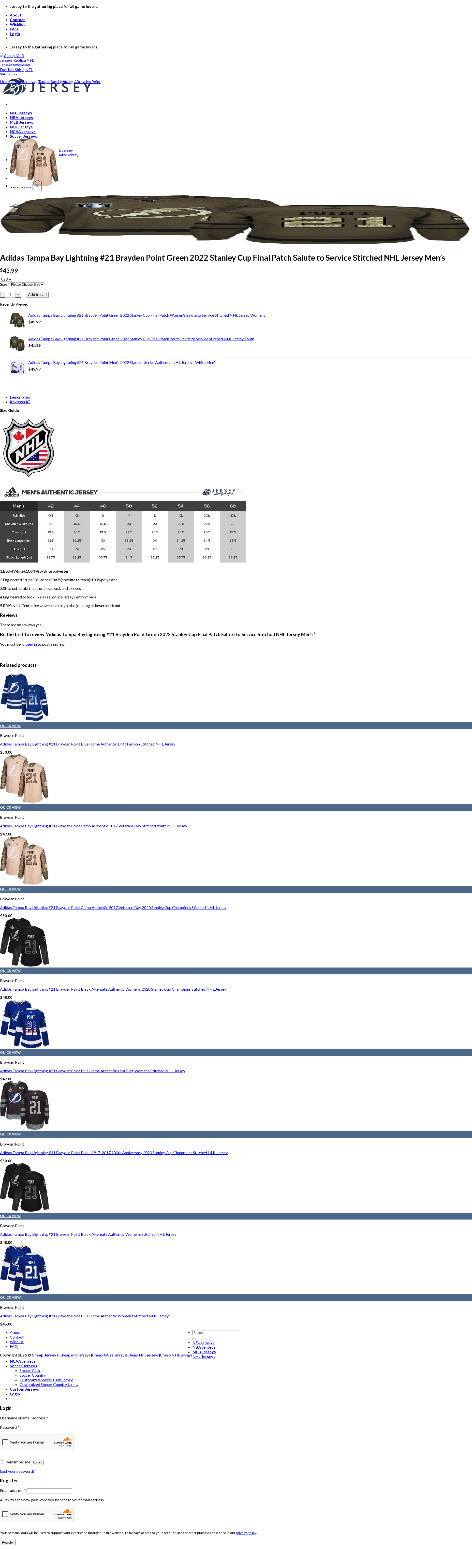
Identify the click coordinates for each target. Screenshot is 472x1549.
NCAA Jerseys (23, 1361)
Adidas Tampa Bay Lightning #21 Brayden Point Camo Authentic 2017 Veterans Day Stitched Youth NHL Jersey (93, 825)
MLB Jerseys (204, 1351)
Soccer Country (33, 1375)
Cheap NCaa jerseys (109, 1355)
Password (9, 1427)
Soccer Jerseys (23, 1365)
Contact (17, 19)
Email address (13, 1490)
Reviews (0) (20, 401)
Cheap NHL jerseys (176, 1355)
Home (5, 81)
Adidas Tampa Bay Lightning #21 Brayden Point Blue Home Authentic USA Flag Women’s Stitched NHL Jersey (92, 1070)
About (15, 15)
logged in (29, 644)
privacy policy (246, 1533)
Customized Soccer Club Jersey (46, 1379)
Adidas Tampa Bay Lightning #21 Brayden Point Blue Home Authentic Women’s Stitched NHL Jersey (84, 1315)
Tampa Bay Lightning (56, 81)
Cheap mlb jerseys (74, 1355)
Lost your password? (17, 1471)
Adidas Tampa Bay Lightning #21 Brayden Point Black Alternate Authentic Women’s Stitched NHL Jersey (88, 1234)
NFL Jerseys (203, 1342)
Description (20, 397)
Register (8, 1542)
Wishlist (17, 24)
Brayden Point (88, 81)
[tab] (241, 397)
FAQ (14, 29)
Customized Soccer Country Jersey (49, 1384)
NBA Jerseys (204, 1347)
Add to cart (37, 295)
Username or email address (24, 1417)
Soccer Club (30, 1370)
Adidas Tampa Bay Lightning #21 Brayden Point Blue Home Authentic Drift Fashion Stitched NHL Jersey (87, 744)
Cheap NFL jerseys (143, 1355)
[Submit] (194, 1339)
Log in (37, 1462)
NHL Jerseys (24, 81)
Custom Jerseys (24, 1389)
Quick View (10, 726)
